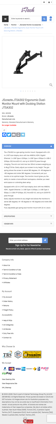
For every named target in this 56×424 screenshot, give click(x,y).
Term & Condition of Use (12, 270)
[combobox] (29, 18)
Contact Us (7, 338)
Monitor (14, 25)
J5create (10, 116)
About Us (6, 265)
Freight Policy (8, 310)
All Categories (8, 325)
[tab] (28, 146)
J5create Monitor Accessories (30, 25)
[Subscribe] (45, 240)
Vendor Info (8, 224)
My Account (7, 297)
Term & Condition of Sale (12, 274)
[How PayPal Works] (13, 369)
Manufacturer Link (8, 119)
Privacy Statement (10, 278)
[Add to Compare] (4, 130)
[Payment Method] (31, 369)
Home (6, 25)
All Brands (7, 329)
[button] (21, 91)
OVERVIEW (7, 146)
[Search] (44, 18)
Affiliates (6, 283)
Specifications (9, 216)
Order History (8, 301)
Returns (6, 306)
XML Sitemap (6, 388)
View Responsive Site (9, 383)
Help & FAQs (7, 320)
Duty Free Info (8, 333)
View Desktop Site (8, 379)
